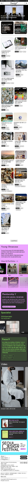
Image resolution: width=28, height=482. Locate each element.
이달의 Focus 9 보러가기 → (8, 355)
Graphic (3, 57)
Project (3, 55)
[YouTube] (23, 463)
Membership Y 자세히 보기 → (9, 306)
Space (20, 51)
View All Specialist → (6, 318)
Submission (24, 456)
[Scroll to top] (26, 472)
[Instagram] (26, 463)
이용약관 (7, 473)
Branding (8, 55)
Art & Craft (18, 76)
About (2, 0)
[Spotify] (25, 463)
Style (3, 84)
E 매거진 (2, 474)
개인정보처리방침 (13, 473)
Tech (20, 184)
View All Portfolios (8, 261)
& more (20, 105)
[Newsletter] (21, 463)
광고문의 (11, 474)
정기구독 (23, 473)
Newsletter (24, 458)
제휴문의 (7, 474)
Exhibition (17, 147)
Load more (14, 240)
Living (24, 51)
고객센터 (19, 473)
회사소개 (2, 473)
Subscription (8, 0)
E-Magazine (16, 0)
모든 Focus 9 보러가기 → (8, 358)
